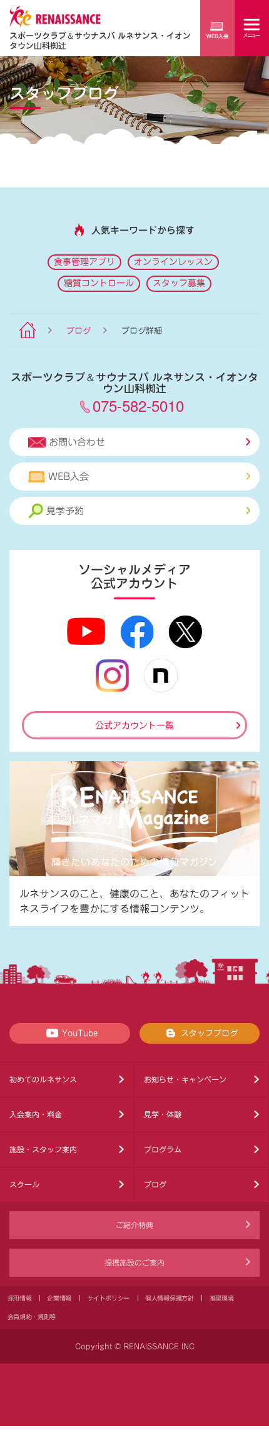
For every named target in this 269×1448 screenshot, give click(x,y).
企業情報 (59, 1298)
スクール (24, 1184)
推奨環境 (222, 1298)
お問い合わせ (77, 442)
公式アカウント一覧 (134, 725)
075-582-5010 (138, 405)
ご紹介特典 (134, 1225)
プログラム (162, 1149)
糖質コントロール (99, 283)
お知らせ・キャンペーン (185, 1079)
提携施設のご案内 (134, 1262)
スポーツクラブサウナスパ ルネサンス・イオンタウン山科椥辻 (100, 40)
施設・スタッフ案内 (43, 1149)
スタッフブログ (209, 1033)
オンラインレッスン (173, 261)
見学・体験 (162, 1114)
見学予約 (65, 511)
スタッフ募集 (179, 283)
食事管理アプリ (84, 261)
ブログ (78, 331)
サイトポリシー (108, 1298)
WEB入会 (68, 476)
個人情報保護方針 (169, 1298)
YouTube (80, 1033)
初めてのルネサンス (43, 1079)
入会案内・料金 (35, 1114)
